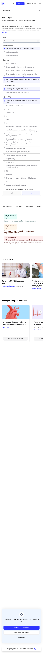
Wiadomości (36, 288)
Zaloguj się (20, 3)
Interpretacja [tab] (7, 206)
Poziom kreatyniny (9, 85)
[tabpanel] (21, 228)
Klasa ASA (6, 60)
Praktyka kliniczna (8, 286)
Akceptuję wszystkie (21, 628)
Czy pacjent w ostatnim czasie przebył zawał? (18, 189)
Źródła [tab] (38, 206)
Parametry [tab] (29, 206)
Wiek (4, 37)
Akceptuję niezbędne (21, 632)
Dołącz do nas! (31, 3)
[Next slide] (40, 270)
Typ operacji (7, 97)
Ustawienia (22, 637)
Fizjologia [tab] (19, 206)
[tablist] (21, 207)
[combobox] (21, 10)
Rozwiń (4, 32)
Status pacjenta (8, 45)
